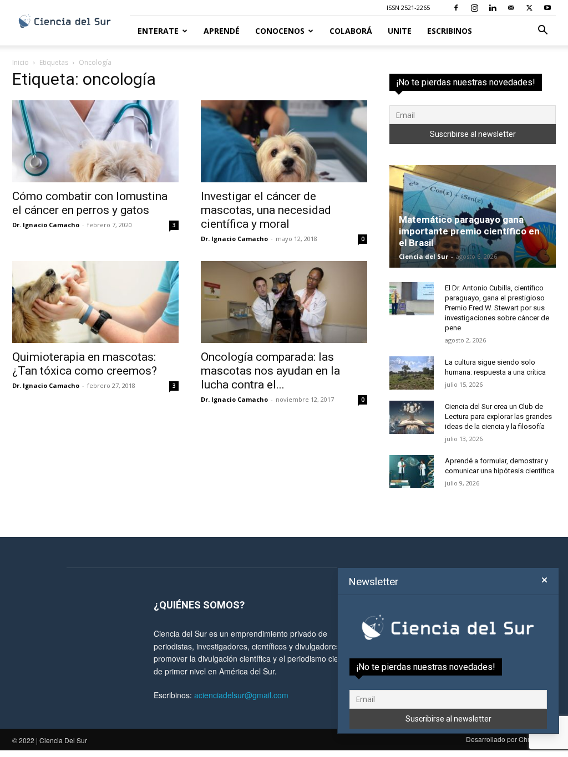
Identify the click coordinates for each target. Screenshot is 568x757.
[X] (529, 8)
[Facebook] (456, 8)
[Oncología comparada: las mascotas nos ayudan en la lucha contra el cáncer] (284, 302)
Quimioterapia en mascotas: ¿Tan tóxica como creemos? (84, 363)
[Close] (544, 580)
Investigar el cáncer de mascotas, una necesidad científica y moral (266, 210)
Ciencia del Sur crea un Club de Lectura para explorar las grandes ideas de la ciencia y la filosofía (498, 416)
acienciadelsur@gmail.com (241, 694)
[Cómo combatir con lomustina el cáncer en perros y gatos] (95, 141)
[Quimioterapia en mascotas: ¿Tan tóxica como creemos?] (95, 302)
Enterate (158, 30)
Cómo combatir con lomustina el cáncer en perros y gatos (90, 203)
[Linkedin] (492, 8)
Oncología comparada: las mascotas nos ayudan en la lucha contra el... (270, 370)
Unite (400, 30)
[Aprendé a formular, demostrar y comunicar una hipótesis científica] (411, 471)
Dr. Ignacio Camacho (45, 225)
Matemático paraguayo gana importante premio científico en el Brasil (469, 231)
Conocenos (280, 30)
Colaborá (350, 30)
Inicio (20, 62)
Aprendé (222, 30)
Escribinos (449, 30)
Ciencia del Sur (423, 256)
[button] (542, 31)
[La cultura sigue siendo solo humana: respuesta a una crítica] (411, 373)
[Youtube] (547, 8)
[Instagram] (474, 8)
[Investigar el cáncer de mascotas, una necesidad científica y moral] (284, 141)
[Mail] (511, 8)
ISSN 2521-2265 (408, 7)
